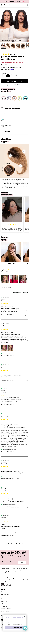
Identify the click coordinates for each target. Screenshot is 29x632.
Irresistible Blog (5, 594)
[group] (14, 270)
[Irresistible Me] (14, 5)
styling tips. (7, 125)
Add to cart (13, 81)
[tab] (17, 293)
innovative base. (9, 114)
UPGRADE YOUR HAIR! (15, 628)
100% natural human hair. (12, 108)
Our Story (3, 592)
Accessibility (4, 606)
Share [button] (18, 314)
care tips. (7, 131)
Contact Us (4, 601)
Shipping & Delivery (6, 608)
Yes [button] (12, 314)
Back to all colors (7, 51)
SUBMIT (22, 562)
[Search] (5, 5)
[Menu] (1, 5)
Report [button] (14, 314)
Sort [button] (2, 287)
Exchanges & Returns (6, 611)
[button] (14, 54)
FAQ (2, 603)
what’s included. (9, 120)
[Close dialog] (24, 616)
